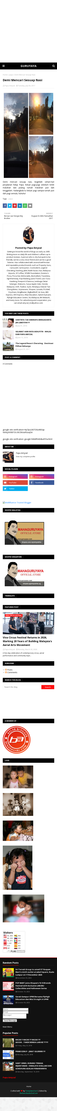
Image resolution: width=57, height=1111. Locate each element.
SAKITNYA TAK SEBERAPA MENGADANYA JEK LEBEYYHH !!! (33, 321)
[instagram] (15, 476)
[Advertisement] (28, 31)
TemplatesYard (31, 1091)
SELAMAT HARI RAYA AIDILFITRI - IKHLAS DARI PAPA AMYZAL (33, 333)
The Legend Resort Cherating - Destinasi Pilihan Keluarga (34, 344)
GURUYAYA (29, 66)
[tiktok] (41, 488)
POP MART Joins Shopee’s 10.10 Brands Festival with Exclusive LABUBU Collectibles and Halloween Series (33, 986)
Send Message (10, 1021)
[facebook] (41, 482)
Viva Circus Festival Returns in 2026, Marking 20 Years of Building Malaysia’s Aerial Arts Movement (27, 641)
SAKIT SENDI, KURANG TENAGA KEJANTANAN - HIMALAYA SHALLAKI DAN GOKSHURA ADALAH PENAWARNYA (33, 1066)
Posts (9, 669)
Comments (12, 672)
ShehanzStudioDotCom (29, 1093)
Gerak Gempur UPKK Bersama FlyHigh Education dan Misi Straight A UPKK (32, 998)
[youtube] (15, 482)
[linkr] (15, 494)
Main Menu (7, 1027)
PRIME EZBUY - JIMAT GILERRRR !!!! (30, 1051)
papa (11, 75)
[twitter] (15, 488)
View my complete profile (25, 456)
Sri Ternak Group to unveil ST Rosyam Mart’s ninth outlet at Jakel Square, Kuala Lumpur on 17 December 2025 (34, 972)
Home (5, 75)
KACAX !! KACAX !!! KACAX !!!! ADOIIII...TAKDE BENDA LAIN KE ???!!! (31, 1041)
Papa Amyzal (10, 86)
